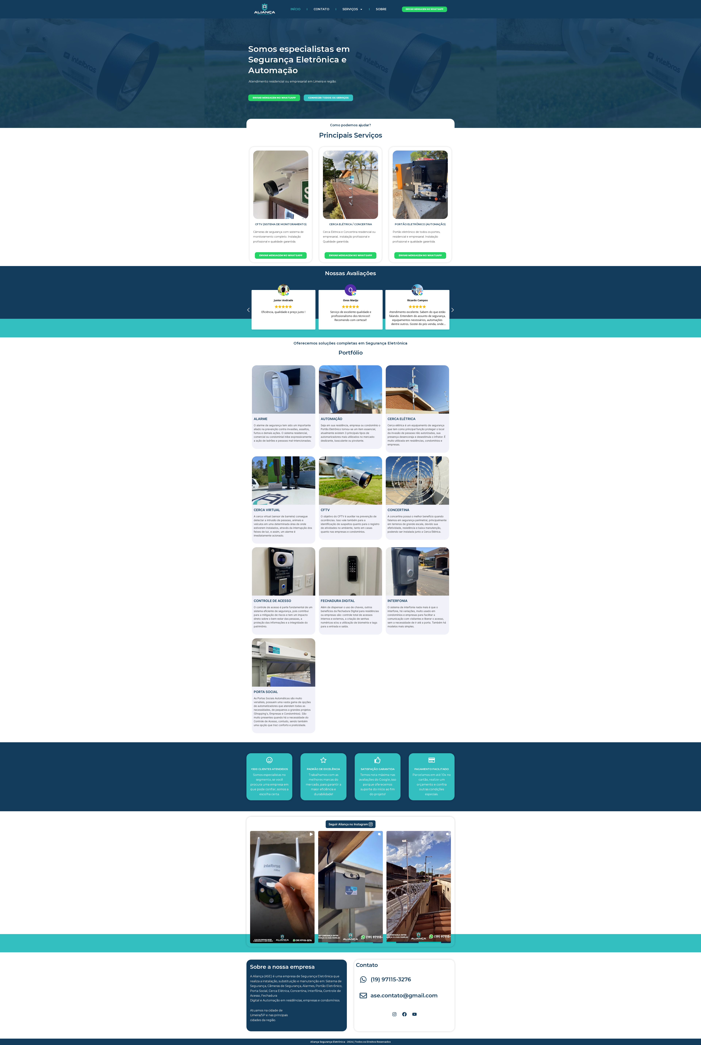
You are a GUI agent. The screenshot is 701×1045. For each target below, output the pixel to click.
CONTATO (321, 9)
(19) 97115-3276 (391, 979)
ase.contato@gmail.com (404, 995)
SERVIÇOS (350, 9)
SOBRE (381, 9)
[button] (351, 824)
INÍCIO (295, 9)
